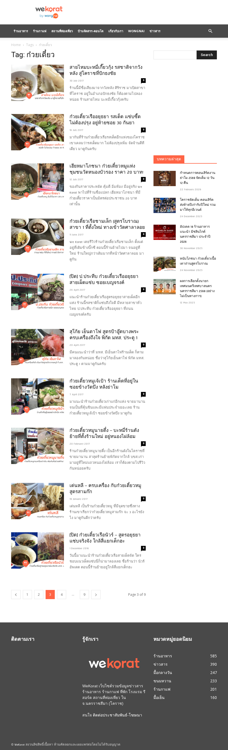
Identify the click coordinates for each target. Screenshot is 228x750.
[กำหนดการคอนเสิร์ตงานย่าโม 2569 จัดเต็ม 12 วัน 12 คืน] (164, 178)
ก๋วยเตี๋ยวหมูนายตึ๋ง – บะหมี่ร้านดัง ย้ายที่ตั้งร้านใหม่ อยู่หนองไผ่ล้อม (104, 433)
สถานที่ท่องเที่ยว (62, 31)
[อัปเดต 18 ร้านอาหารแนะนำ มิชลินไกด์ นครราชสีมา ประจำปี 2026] (164, 232)
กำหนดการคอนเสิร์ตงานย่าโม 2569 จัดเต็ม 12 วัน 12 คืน (197, 178)
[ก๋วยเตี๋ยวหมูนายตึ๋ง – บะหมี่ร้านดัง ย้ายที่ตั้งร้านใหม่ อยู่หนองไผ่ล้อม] (37, 446)
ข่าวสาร (155, 31)
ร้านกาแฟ (39, 31)
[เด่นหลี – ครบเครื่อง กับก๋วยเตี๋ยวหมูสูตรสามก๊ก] (37, 501)
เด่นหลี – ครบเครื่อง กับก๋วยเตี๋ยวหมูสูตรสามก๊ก (105, 489)
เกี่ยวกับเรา (115, 31)
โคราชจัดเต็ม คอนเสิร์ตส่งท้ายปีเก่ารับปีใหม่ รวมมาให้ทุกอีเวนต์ (198, 205)
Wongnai (136, 31)
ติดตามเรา (22, 639)
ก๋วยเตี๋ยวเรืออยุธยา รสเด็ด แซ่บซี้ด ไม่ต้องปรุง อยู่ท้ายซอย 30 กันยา (105, 120)
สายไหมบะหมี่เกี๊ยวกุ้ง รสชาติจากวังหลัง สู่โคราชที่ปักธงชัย (106, 70)
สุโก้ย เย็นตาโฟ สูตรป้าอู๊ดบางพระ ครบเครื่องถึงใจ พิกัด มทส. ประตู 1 (104, 335)
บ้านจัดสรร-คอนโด (90, 31)
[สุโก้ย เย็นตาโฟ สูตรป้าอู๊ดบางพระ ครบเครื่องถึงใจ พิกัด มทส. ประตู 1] (37, 347)
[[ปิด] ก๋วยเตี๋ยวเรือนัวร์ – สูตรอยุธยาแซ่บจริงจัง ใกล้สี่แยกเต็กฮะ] (37, 550)
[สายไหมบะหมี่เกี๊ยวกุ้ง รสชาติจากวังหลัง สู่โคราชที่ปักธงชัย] (37, 83)
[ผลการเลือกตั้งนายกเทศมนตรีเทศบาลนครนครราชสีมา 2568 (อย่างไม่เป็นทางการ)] (164, 286)
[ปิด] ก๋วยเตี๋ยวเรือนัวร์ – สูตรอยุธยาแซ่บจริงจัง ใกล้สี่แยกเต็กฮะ (105, 538)
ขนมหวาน (162, 680)
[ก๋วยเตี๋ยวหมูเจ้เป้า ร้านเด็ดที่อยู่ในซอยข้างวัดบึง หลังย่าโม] (37, 396)
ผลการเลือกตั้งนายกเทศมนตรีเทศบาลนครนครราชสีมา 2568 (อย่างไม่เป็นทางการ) (197, 289)
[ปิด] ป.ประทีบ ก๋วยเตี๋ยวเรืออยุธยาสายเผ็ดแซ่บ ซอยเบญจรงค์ (104, 279)
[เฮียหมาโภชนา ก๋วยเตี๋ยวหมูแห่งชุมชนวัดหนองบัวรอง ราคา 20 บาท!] (37, 181)
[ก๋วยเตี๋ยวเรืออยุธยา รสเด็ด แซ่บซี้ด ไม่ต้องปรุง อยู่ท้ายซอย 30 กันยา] (37, 132)
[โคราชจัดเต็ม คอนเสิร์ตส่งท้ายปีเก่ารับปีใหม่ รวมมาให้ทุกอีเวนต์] (164, 205)
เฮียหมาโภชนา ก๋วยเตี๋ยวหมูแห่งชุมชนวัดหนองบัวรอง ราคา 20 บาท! (106, 169)
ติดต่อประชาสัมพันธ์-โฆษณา (117, 715)
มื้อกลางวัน (162, 672)
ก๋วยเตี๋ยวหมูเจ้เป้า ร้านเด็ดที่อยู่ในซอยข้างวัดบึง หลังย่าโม (104, 384)
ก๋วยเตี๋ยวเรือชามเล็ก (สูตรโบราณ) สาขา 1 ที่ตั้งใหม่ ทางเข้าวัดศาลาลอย (107, 224)
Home (16, 44)
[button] (210, 31)
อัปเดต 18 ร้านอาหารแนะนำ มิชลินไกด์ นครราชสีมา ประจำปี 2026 (195, 234)
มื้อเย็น (159, 697)
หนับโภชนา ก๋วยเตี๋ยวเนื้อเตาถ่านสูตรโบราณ (198, 261)
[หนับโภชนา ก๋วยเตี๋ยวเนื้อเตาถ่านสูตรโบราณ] (164, 264)
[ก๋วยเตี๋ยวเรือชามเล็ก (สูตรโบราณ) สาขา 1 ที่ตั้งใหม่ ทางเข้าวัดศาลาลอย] (37, 237)
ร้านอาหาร (21, 31)
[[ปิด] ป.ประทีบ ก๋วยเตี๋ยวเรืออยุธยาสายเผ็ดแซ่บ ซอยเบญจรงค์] (37, 292)
